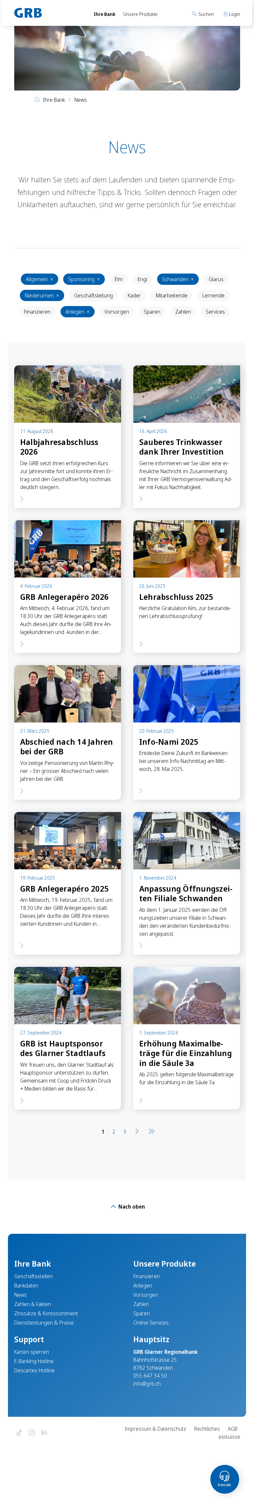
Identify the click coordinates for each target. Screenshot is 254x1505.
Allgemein (39, 279)
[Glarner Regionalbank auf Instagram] (32, 1433)
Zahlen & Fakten (32, 1304)
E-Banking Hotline (34, 1361)
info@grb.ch (147, 1383)
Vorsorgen (117, 311)
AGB (232, 1428)
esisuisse (229, 1436)
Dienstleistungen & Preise (44, 1322)
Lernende (213, 295)
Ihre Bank (104, 14)
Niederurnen (42, 295)
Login (234, 14)
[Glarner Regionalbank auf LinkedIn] (44, 1433)
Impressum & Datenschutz (155, 1428)
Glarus (216, 279)
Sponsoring (84, 279)
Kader (134, 295)
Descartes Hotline (34, 1370)
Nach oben (131, 1206)
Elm (119, 279)
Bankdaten (26, 1285)
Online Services (151, 1322)
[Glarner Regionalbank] (47, 13)
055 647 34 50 (150, 1375)
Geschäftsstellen (33, 1276)
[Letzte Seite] (150, 1131)
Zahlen (183, 311)
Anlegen (77, 311)
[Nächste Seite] (137, 1131)
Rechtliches (207, 1428)
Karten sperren (31, 1351)
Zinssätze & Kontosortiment (46, 1313)
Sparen (152, 311)
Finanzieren (37, 311)
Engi (142, 279)
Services (215, 311)
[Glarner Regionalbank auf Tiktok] (19, 1433)
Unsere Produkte (140, 14)
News (20, 1294)
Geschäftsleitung (93, 295)
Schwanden (178, 279)
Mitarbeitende (172, 295)
